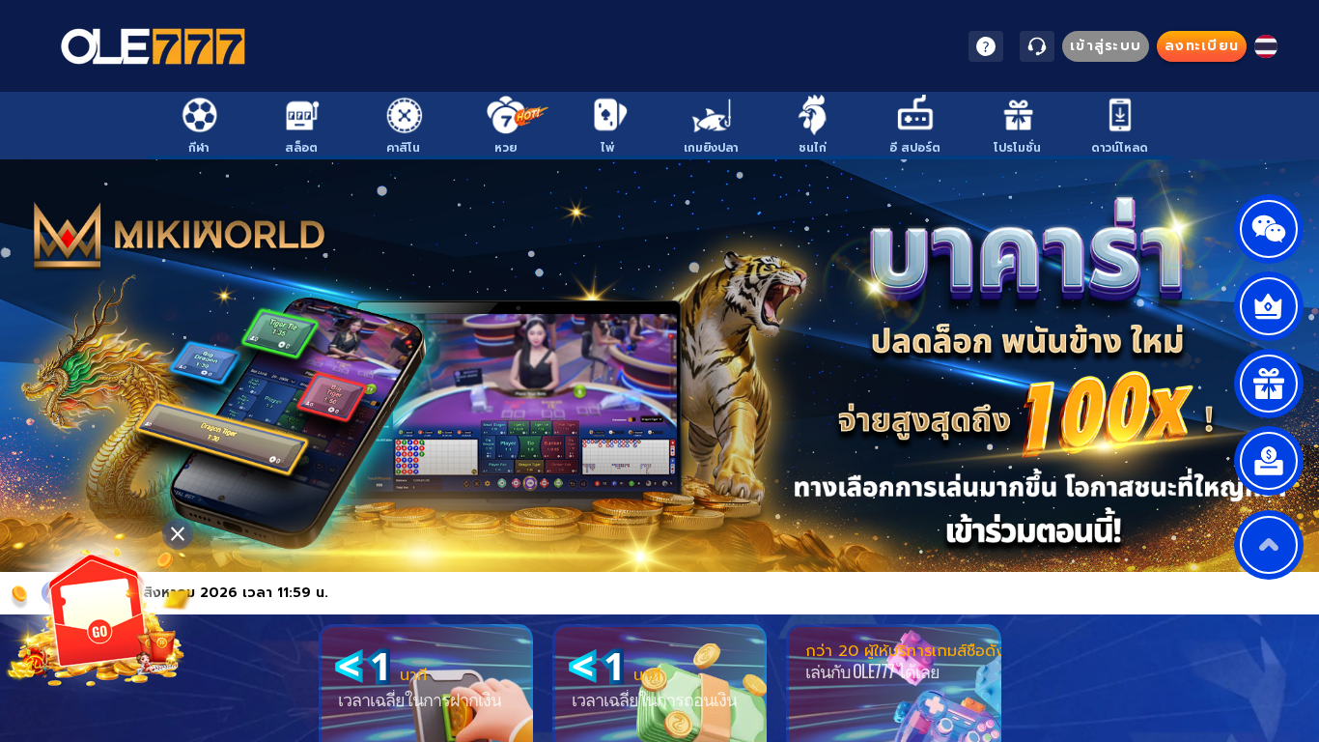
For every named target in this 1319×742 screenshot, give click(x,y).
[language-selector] (1265, 46)
